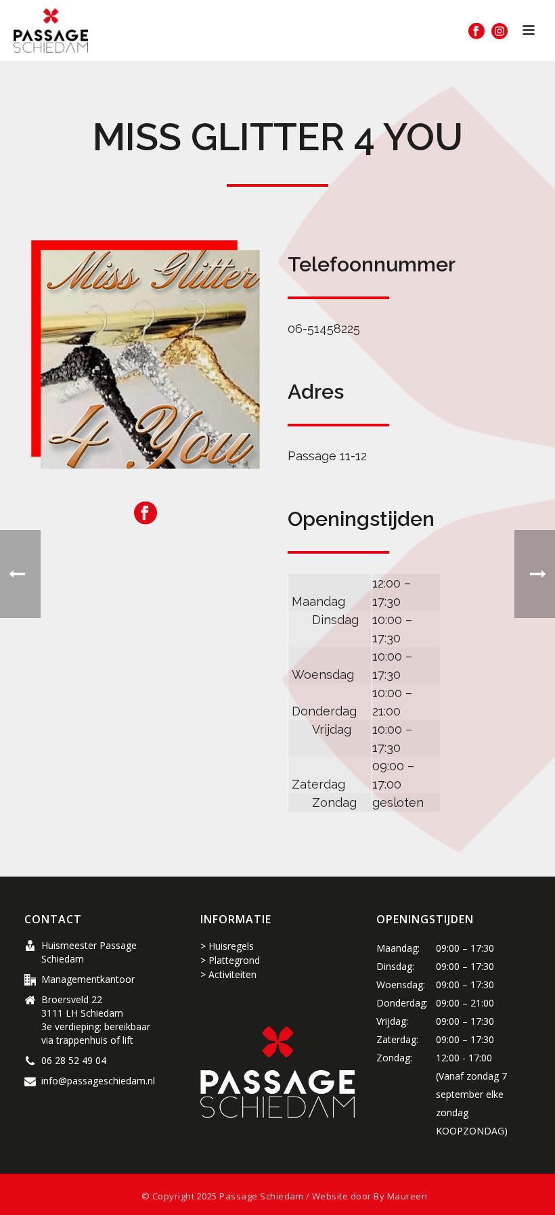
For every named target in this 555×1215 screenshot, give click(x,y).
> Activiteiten (228, 974)
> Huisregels (227, 946)
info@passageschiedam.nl (98, 1081)
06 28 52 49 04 (73, 1061)
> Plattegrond (230, 960)
